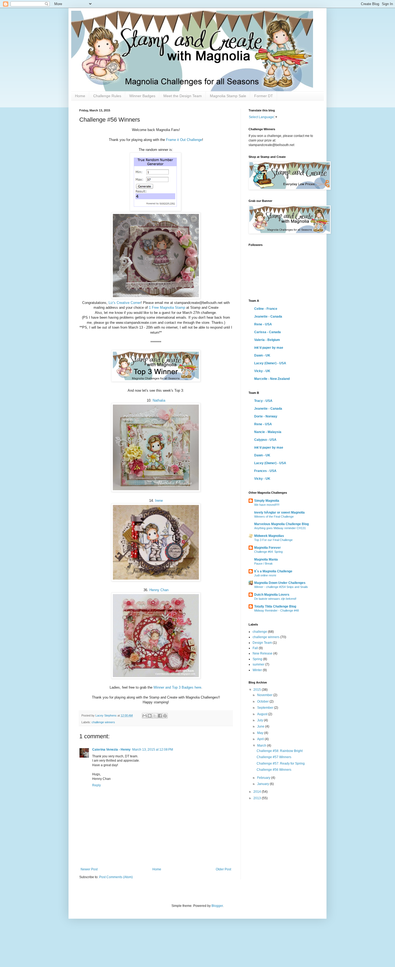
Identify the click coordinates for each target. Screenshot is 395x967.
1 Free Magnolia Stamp (167, 308)
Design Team (262, 643)
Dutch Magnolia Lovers (271, 595)
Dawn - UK (262, 355)
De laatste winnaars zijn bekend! (275, 598)
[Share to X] (154, 715)
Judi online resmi (265, 575)
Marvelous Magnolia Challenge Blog (281, 524)
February (264, 778)
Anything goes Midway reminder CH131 (280, 528)
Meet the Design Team (182, 96)
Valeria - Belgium (267, 340)
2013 (257, 798)
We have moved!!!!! (266, 504)
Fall (255, 648)
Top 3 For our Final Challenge (273, 539)
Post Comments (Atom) (116, 877)
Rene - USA (263, 324)
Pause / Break (263, 563)
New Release (262, 653)
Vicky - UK (262, 371)
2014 (257, 792)
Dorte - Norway (265, 416)
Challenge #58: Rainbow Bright (280, 751)
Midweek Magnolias (269, 536)
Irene (159, 501)
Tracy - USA (263, 401)
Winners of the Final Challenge (274, 516)
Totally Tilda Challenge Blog (275, 606)
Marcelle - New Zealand (272, 379)
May (260, 733)
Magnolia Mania (266, 559)
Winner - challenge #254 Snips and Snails (281, 586)
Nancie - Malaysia (267, 432)
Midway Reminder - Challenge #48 (276, 610)
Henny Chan (158, 590)
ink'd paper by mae (268, 348)
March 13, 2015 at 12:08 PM (152, 749)
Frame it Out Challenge (184, 140)
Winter (257, 670)
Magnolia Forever (267, 548)
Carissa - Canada (267, 332)
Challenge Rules (107, 96)
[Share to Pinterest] (165, 715)
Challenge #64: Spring (268, 551)
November (265, 695)
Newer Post (89, 869)
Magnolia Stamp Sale (228, 96)
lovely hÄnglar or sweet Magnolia (279, 512)
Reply (96, 785)
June (261, 726)
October (263, 701)
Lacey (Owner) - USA (270, 363)
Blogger (217, 906)
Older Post (223, 869)
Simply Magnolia (266, 501)
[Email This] (144, 715)
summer (258, 664)
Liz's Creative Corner (125, 303)
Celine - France (265, 309)
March (262, 745)
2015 (257, 690)
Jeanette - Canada (268, 316)
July (260, 720)
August (262, 714)
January (263, 784)
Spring (257, 659)
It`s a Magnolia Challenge (273, 571)
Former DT (263, 96)
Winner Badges (142, 96)
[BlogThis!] (149, 715)
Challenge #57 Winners (274, 757)
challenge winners (103, 722)
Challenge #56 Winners (274, 770)
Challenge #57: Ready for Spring (281, 763)
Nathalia (159, 400)
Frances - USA (265, 471)
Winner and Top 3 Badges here (177, 687)
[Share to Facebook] (160, 715)
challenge (260, 632)
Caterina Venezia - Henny (111, 749)
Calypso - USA (265, 440)
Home (80, 96)
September (265, 708)
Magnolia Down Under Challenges (280, 583)
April (261, 739)
